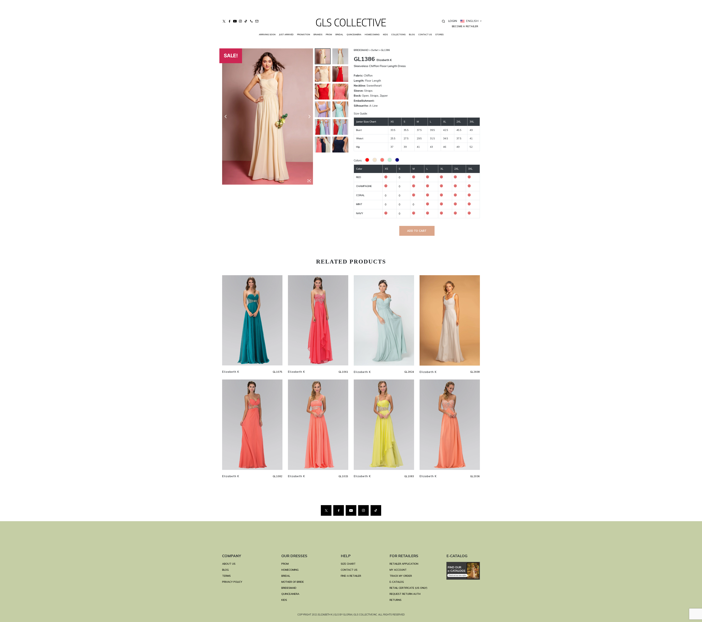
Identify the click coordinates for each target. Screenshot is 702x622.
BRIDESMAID (288, 587)
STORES (439, 34)
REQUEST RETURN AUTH (405, 594)
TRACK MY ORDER (401, 575)
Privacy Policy (232, 581)
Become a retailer (465, 26)
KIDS (385, 34)
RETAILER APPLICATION (404, 563)
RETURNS (395, 600)
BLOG (412, 34)
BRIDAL (285, 575)
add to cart (417, 230)
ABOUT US (228, 563)
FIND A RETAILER (351, 575)
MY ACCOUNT (398, 569)
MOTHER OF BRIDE (292, 581)
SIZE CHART (348, 563)
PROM (329, 34)
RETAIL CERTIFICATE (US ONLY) (408, 587)
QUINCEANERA (354, 34)
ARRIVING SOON (267, 34)
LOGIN (452, 21)
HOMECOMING (372, 34)
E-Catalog (397, 581)
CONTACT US (425, 34)
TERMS (226, 575)
